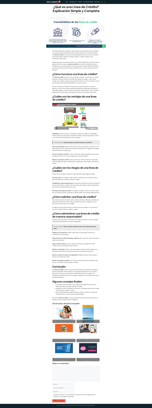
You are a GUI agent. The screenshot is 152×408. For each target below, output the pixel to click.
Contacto (80, 1)
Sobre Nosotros (73, 1)
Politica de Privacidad (88, 1)
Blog (102, 1)
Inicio (67, 1)
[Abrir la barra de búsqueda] (104, 2)
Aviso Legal (97, 1)
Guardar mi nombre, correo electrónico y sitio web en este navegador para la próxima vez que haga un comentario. (74, 395)
